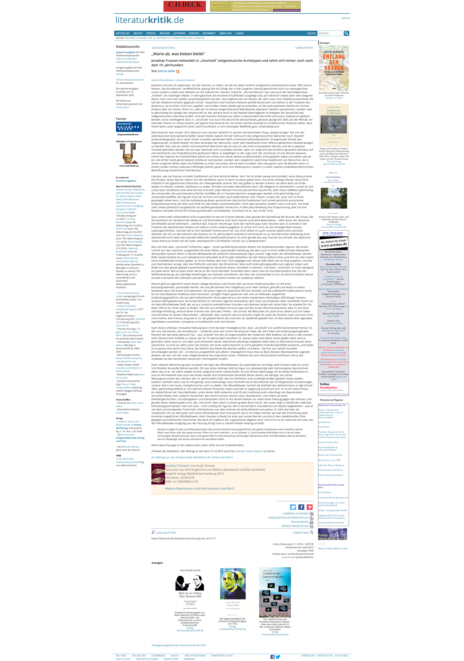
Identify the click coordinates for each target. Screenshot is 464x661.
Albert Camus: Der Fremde (333, 266)
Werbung (189, 659)
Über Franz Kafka (333, 323)
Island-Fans (324, 426)
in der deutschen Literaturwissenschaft (127, 460)
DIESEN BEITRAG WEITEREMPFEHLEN (288, 517)
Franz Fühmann (134, 235)
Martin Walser (127, 196)
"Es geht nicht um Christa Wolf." (128, 332)
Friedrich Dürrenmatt (126, 210)
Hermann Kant (124, 205)
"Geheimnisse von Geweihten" (333, 277)
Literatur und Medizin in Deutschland (129, 369)
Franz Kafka (122, 412)
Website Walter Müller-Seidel (332, 548)
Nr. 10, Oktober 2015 (160, 38)
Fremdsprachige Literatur (189, 38)
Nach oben (341, 655)
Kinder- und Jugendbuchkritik (332, 510)
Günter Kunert (124, 189)
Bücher (165, 33)
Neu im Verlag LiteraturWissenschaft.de (334, 225)
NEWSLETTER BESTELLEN (294, 526)
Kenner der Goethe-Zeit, (330, 454)
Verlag (345, 18)
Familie (120, 74)
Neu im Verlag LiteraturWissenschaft (334, 162)
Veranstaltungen (147, 659)
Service (194, 33)
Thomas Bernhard (125, 220)
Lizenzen (286, 557)
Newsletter (171, 659)
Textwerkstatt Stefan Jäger (333, 337)
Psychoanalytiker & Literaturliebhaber (327, 448)
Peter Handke (135, 241)
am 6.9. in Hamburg (337, 307)
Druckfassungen (195, 655)
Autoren (179, 33)
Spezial (151, 33)
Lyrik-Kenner (324, 422)
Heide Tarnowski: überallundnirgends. (127, 307)
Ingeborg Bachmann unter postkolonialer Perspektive (331, 516)
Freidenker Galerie (333, 259)
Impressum (308, 655)
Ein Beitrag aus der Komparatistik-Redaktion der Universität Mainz (192, 457)
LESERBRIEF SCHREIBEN (295, 513)
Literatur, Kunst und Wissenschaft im (129, 425)
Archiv (138, 33)
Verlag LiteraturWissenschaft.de (190, 629)
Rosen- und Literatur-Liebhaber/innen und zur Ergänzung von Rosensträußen (330, 413)
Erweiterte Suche (222, 655)
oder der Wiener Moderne (331, 465)
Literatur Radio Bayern (249, 451)
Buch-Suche (123, 659)
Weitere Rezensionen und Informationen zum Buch (200, 488)
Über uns (225, 33)
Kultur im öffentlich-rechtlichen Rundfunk (127, 60)
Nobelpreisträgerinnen (333, 330)
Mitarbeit (209, 33)
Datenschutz (325, 655)
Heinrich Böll (123, 192)
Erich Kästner (325, 492)
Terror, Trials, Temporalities (126, 386)
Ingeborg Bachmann (127, 250)
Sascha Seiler (166, 71)
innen (340, 474)
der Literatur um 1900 (329, 460)
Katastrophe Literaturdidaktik (333, 288)
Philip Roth (138, 189)
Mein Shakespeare (126, 202)
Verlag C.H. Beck (334, 97)
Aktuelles (123, 33)
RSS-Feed (121, 655)
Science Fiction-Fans (328, 442)
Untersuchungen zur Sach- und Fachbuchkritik (331, 504)
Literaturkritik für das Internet (333, 497)
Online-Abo (122, 107)
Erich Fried (121, 228)
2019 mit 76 (122, 325)
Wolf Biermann (131, 199)
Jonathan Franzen (177, 466)
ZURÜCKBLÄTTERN (163, 47)
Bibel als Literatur (130, 446)
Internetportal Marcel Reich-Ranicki (127, 259)
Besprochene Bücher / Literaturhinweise (172, 80)
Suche (311, 33)
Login (239, 33)
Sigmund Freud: (130, 438)
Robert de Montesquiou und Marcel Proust (129, 359)
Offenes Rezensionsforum (130, 79)
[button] (293, 507)
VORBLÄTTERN (304, 47)
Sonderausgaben (126, 180)
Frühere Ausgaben (136, 38)
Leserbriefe (158, 655)
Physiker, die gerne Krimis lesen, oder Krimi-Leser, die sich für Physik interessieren (332, 434)
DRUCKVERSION (299, 521)
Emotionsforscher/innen (330, 469)
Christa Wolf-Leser (327, 474)
